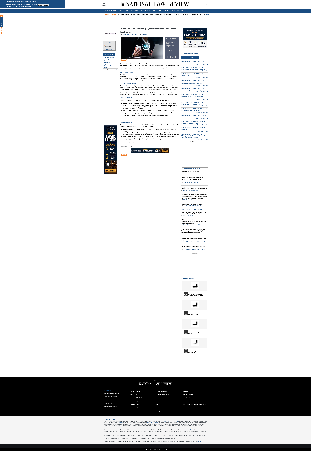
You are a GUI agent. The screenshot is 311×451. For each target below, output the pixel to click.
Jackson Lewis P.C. (135, 34)
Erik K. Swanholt (186, 190)
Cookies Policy (10, 8)
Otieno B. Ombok (196, 224)
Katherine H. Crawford (188, 199)
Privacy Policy (175, 421)
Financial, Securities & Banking (164, 401)
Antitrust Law (133, 394)
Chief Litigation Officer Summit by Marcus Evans (197, 313)
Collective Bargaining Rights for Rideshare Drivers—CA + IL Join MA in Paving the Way (193, 247)
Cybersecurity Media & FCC (137, 411)
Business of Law (134, 404)
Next (209, 14)
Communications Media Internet (171, 43)
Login (207, 4)
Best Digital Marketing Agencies (112, 393)
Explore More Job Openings (109, 69)
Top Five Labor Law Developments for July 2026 (193, 239)
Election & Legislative (161, 391)
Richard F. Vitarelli (201, 241)
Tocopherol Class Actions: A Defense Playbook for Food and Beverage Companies (194, 187)
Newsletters (138, 10)
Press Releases (108, 403)
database (121, 422)
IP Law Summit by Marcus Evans (195, 332)
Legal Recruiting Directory (110, 396)
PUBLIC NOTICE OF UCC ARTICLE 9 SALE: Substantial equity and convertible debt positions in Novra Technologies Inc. (193, 82)
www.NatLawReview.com (153, 422)
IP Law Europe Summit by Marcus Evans (195, 351)
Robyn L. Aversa (186, 234)
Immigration (159, 411)
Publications (144, 34)
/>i (176, 57)
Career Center (157, 10)
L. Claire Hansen (187, 205)
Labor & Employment (188, 397)
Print (168, 57)
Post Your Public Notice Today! (190, 57)
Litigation (185, 401)
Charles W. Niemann (195, 190)
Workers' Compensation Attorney (108, 66)
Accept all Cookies (43, 2)
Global (158, 404)
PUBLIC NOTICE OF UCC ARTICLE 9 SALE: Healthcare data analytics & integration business (193, 96)
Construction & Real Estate (137, 407)
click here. (200, 441)
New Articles (1, 22)
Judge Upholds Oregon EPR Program (192, 204)
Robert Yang (109, 42)
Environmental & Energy (162, 394)
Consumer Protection (170, 48)
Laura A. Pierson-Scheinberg (189, 241)
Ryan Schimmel (194, 234)
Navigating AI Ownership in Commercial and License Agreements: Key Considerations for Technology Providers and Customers (194, 196)
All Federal (168, 53)
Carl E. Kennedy (186, 182)
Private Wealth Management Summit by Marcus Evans (196, 294)
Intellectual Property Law (189, 394)
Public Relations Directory (110, 406)
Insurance (185, 391)
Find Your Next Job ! (109, 54)
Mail (171, 57)
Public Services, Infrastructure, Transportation (194, 404)
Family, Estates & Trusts (162, 397)
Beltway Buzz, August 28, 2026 (190, 171)
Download (173, 57)
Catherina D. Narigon (196, 205)
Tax (183, 407)
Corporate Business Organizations (170, 46)
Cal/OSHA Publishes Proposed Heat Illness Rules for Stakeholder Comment (193, 212)
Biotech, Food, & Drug (136, 401)
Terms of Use (166, 421)
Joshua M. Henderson (188, 215)
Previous (207, 14)
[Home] (155, 4)
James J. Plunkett (187, 173)
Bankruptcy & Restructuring (137, 397)
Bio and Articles (108, 49)
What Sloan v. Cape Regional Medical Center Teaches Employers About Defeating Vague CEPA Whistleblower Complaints (194, 230)
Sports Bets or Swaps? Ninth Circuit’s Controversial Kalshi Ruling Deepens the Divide (192, 179)
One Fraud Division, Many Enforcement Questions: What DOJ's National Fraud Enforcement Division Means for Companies (151, 14)
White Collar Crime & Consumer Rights (193, 411)
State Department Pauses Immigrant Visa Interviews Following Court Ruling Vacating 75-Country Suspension (193, 221)
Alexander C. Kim (195, 182)
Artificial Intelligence (170, 50)
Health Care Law (160, 407)
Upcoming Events (187, 278)
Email (106, 45)
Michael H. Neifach (187, 224)
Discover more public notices (188, 142)
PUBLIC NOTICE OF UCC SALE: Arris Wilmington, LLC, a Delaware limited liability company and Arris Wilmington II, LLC (193, 136)
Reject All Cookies (43, 5)
